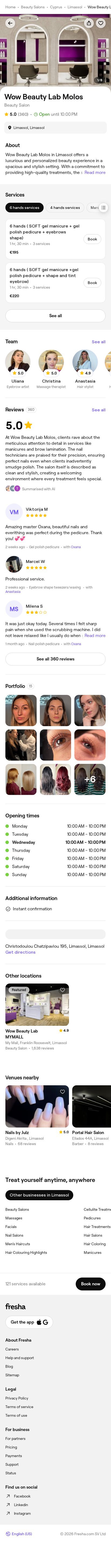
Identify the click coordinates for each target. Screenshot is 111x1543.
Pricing (11, 1447)
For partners (15, 1438)
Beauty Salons (33, 7)
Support (12, 1464)
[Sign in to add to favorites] (101, 23)
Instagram (22, 1513)
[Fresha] (55, 1306)
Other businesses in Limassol (39, 1195)
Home (10, 7)
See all (99, 342)
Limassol (75, 7)
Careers (12, 1349)
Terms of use (16, 1415)
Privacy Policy (16, 1398)
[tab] (24, 207)
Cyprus (56, 7)
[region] (55, 53)
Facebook (22, 1496)
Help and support (19, 1358)
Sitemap (12, 1375)
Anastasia (12, 592)
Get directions (20, 952)
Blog (9, 1366)
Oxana (76, 547)
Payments (13, 1456)
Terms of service (19, 1407)
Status (10, 1473)
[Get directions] (55, 934)
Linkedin (21, 1505)
